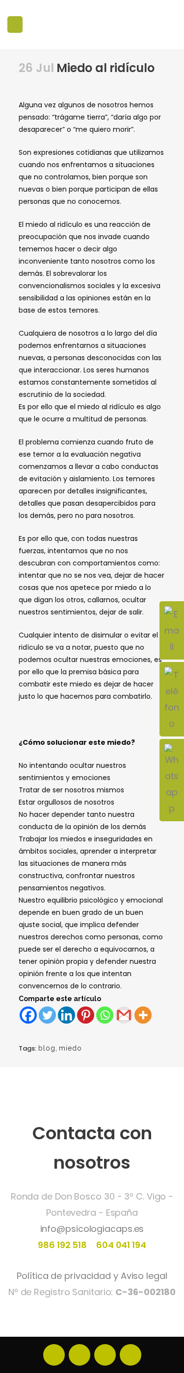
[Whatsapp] (104, 1015)
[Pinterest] (85, 1015)
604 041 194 (120, 1245)
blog (46, 1048)
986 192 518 (62, 1245)
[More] (143, 1015)
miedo (70, 1048)
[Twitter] (47, 1015)
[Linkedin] (66, 1015)
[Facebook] (28, 1015)
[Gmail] (123, 1015)
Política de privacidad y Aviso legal (92, 1276)
